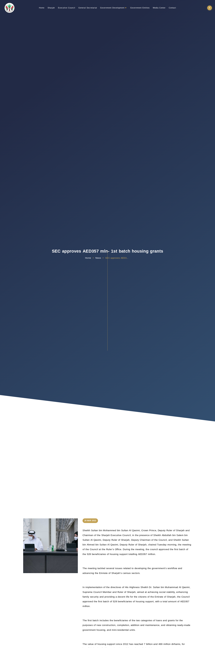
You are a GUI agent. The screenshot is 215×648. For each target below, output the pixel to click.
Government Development (112, 8)
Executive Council (66, 8)
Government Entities (140, 8)
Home (41, 8)
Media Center (159, 8)
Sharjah (51, 8)
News (98, 258)
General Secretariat (87, 8)
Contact (172, 8)
